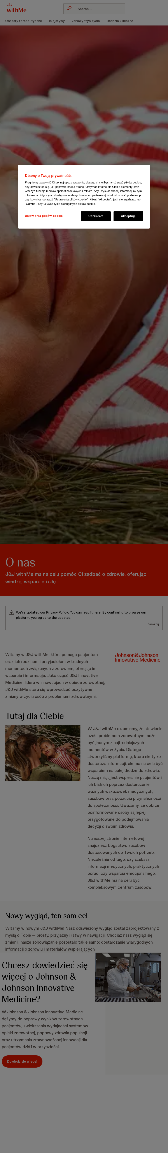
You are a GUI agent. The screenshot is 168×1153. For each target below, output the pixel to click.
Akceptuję (128, 216)
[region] (84, 197)
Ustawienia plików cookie (44, 215)
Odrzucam (95, 216)
